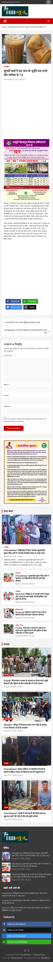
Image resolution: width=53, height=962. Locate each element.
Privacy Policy (39, 955)
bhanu (22, 79)
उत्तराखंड (6, 547)
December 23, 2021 (11, 79)
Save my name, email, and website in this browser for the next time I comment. (25, 420)
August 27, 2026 (10, 775)
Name (7, 385)
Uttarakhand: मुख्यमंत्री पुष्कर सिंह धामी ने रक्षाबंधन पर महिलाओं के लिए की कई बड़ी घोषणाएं (32, 578)
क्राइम (17, 625)
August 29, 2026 (10, 556)
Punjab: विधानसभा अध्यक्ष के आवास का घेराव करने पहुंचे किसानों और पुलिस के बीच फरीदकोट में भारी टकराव (30, 630)
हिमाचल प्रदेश (19, 609)
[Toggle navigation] (5, 21)
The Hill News (25, 955)
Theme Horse (16, 958)
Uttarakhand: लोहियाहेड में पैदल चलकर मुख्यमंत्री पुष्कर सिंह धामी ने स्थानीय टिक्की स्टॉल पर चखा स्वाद (31, 854)
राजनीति (6, 67)
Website (7, 406)
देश (11, 719)
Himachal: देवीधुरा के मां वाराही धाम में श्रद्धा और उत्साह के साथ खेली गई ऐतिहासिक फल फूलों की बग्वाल (32, 596)
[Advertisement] (26, 108)
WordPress (45, 958)
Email (6, 395)
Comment (8, 355)
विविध (6, 847)
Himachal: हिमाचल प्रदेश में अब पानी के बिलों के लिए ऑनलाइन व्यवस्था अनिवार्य (30, 613)
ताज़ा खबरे (8, 511)
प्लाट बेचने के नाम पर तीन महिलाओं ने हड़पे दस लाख (23, 322)
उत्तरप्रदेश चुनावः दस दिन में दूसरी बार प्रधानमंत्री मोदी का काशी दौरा (25, 331)
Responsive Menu (48, 2)
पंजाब (21, 625)
